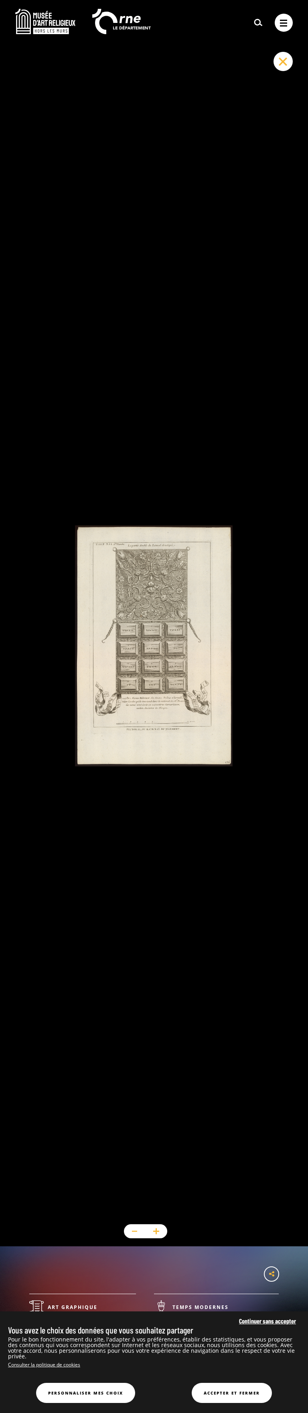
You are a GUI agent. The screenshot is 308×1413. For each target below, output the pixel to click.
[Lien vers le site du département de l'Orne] (121, 31)
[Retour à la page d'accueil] (45, 31)
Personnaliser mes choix (85, 1393)
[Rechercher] (258, 23)
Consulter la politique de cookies (44, 1364)
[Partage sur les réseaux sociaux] (271, 1274)
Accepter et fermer (232, 1393)
